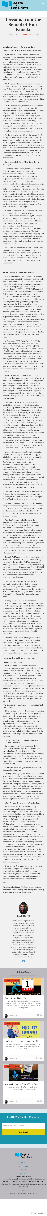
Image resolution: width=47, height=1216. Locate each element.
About (23, 1170)
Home (23, 1162)
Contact (23, 1173)
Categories (23, 1166)
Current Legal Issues (31, 35)
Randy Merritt (23, 916)
